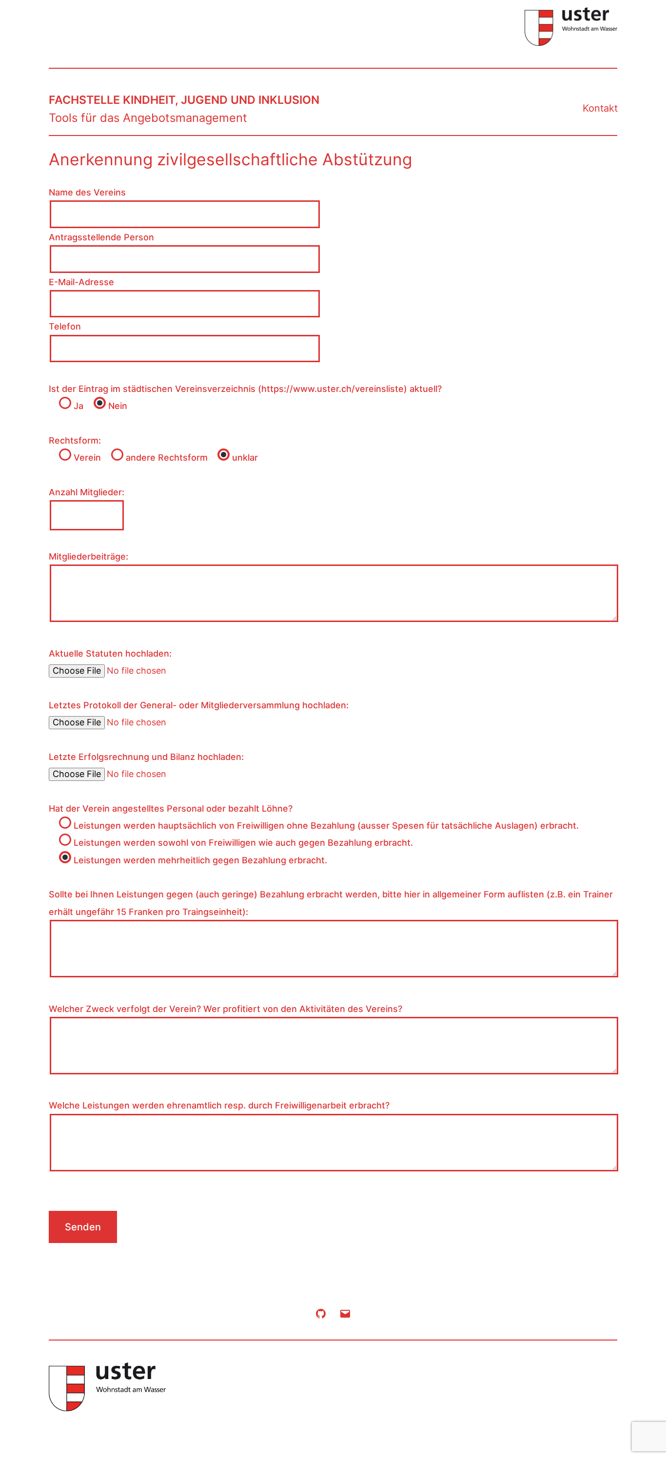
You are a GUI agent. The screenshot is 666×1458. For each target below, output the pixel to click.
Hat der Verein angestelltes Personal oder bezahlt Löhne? (171, 808)
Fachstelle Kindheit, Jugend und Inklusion (184, 100)
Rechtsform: (75, 440)
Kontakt (600, 108)
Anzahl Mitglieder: (86, 492)
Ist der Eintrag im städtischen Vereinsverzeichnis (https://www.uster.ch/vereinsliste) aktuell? (245, 389)
